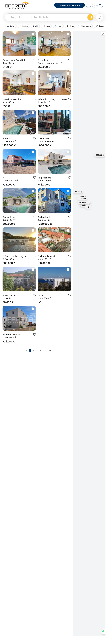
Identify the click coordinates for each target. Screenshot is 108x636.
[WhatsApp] (103, 631)
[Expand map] (103, 33)
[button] (99, 155)
